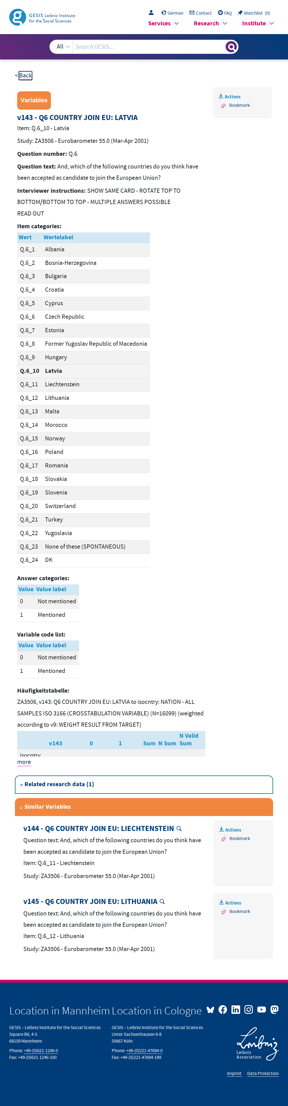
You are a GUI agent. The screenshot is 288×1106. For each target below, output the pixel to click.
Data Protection (263, 1073)
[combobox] (144, 46)
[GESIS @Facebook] (223, 1009)
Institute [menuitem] (254, 23)
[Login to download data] (152, 13)
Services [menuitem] (159, 23)
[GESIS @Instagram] (249, 1009)
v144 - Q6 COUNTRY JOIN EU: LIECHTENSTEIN (98, 829)
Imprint (234, 1073)
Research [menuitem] (206, 23)
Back (25, 76)
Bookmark (239, 105)
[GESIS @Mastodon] (274, 1009)
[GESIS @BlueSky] (212, 1009)
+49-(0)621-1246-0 (41, 1051)
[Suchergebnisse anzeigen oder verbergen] (231, 47)
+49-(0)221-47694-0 (144, 1051)
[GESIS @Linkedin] (236, 1009)
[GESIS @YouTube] (262, 1009)
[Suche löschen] (220, 47)
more (24, 762)
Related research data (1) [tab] (59, 784)
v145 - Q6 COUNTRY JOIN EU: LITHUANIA (90, 902)
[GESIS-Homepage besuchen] (42, 17)
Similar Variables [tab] (47, 807)
